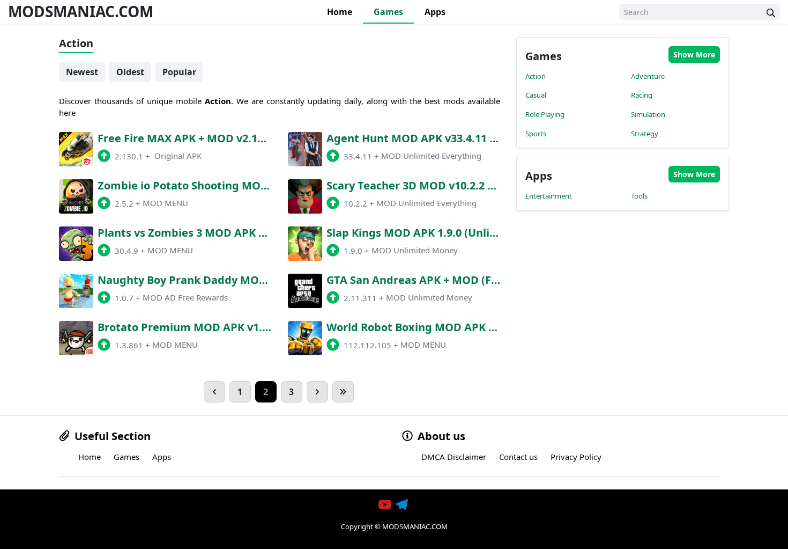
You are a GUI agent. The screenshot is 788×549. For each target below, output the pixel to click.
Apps (435, 12)
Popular (179, 72)
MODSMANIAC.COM (80, 11)
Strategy (644, 133)
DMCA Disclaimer (453, 456)
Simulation (648, 114)
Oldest (130, 72)
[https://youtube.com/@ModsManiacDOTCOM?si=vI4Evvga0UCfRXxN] (385, 504)
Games (388, 12)
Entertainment (548, 196)
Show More (694, 54)
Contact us (518, 456)
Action (535, 76)
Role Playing (544, 114)
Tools (639, 196)
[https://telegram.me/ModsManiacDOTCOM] (402, 504)
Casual (535, 95)
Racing (641, 95)
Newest (82, 72)
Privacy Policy (576, 456)
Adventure (648, 76)
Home (339, 12)
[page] (214, 391)
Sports (535, 133)
